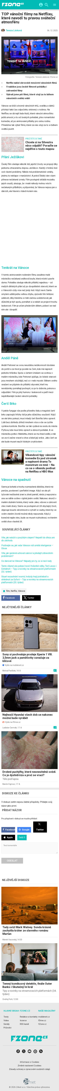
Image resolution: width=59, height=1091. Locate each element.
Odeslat (12, 860)
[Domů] (13, 4)
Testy (6, 1017)
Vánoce (21, 591)
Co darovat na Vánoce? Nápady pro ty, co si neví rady (26, 561)
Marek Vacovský (9, 940)
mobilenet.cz (44, 1017)
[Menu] (54, 5)
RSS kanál (24, 1024)
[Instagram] (35, 1052)
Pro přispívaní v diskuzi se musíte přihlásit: (19, 818)
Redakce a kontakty (28, 1017)
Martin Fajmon (8, 784)
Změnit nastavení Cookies (29, 1065)
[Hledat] (46, 5)
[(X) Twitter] (24, 1052)
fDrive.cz (42, 1020)
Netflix (14, 591)
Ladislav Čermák (9, 728)
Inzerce (23, 1020)
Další (22, 837)
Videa (6, 1020)
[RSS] (41, 1052)
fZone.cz (42, 1024)
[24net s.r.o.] (29, 1083)
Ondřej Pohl (7, 999)
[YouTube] (29, 1052)
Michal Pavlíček (9, 671)
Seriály (6, 1024)
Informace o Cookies (29, 1062)
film (8, 591)
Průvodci (7, 1027)
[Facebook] (18, 1052)
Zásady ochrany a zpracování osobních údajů (29, 1069)
